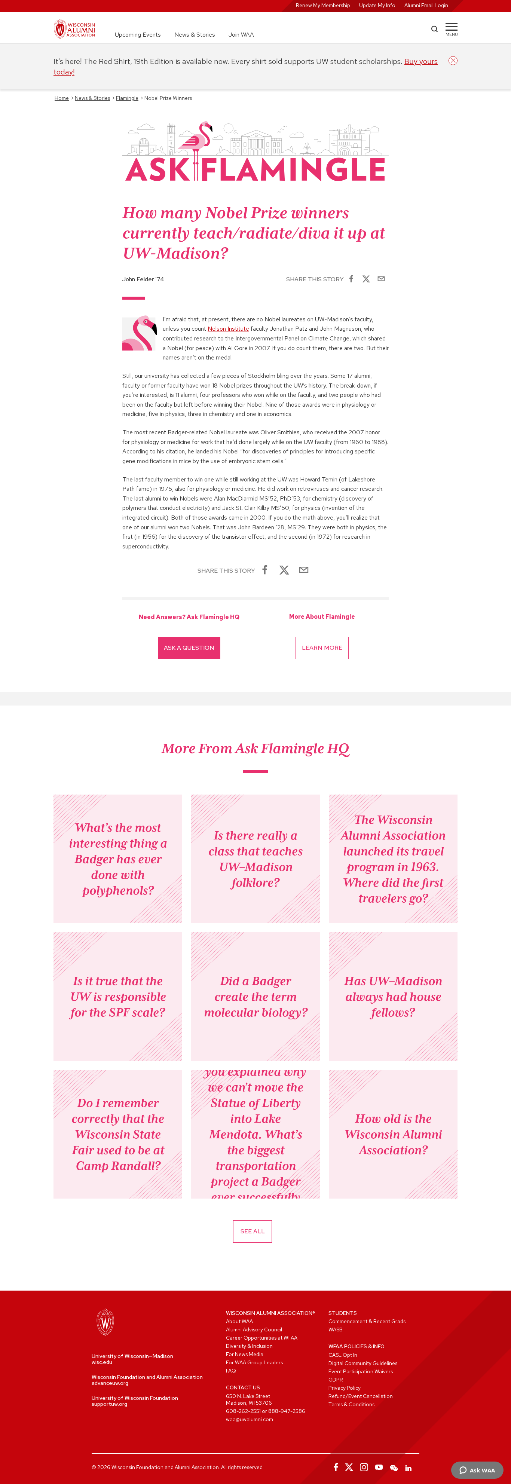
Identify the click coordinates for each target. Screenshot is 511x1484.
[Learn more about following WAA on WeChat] (393, 1467)
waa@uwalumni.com (249, 1419)
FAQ (231, 1370)
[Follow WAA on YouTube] (378, 1467)
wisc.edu (102, 1362)
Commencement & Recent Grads (367, 1321)
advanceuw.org (110, 1383)
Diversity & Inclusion (249, 1346)
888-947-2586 (286, 1411)
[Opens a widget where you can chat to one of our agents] (477, 1471)
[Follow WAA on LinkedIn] (408, 1467)
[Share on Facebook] (351, 279)
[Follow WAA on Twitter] (349, 1467)
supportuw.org (109, 1404)
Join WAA (241, 35)
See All (253, 1231)
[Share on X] (366, 279)
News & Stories (194, 35)
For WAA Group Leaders (254, 1362)
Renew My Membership (323, 5)
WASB (335, 1329)
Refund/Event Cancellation (360, 1396)
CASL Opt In (342, 1355)
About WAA (239, 1321)
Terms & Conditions (351, 1404)
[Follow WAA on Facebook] (334, 1467)
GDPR (335, 1379)
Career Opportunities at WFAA (261, 1337)
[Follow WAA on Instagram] (363, 1467)
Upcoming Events (138, 35)
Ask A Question (189, 648)
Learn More (322, 648)
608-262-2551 (243, 1411)
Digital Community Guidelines (362, 1363)
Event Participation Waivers (360, 1371)
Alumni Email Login (426, 5)
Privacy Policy (344, 1387)
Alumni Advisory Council (254, 1329)
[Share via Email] (381, 279)
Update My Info (377, 5)
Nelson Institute (228, 329)
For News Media (244, 1354)
